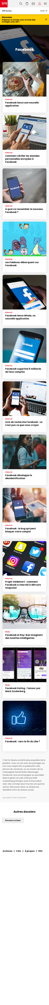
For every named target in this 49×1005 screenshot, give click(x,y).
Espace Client (39, 3)
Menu (45, 3)
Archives (7, 851)
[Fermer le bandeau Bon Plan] (46, 19)
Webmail (33, 3)
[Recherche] (21, 3)
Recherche (21, 3)
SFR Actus (6, 11)
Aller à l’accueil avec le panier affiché (27, 3)
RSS (40, 851)
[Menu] (46, 3)
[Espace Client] (39, 3)
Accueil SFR (4, 3)
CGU (18, 851)
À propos (30, 851)
